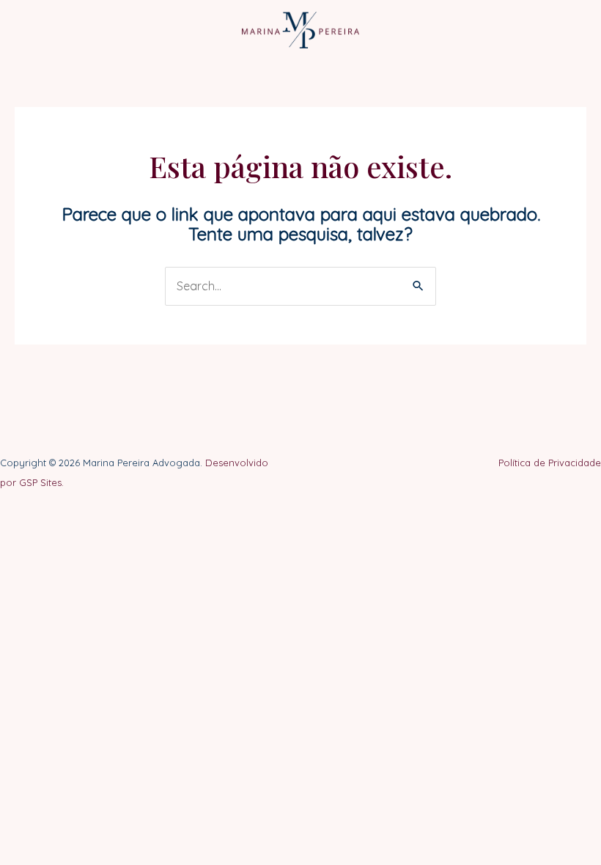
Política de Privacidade (549, 462)
